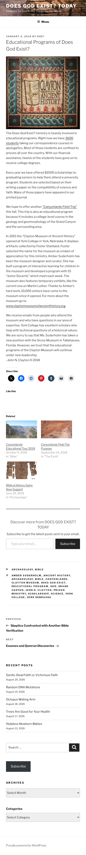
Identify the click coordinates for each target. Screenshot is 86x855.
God (53, 586)
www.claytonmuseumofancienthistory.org (35, 306)
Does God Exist (53, 582)
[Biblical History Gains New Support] (21, 470)
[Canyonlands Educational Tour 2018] (21, 429)
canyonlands (57, 579)
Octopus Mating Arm (20, 699)
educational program (30, 586)
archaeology (22, 579)
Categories (14, 809)
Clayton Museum (25, 582)
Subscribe (67, 544)
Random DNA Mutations (23, 687)
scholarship (38, 593)
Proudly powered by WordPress (26, 845)
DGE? (41, 36)
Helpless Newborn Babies (24, 724)
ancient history (56, 575)
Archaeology (22, 569)
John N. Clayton (39, 590)
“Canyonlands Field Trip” (59, 207)
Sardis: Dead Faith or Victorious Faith (32, 675)
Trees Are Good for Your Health (28, 711)
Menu (45, 21)
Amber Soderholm (27, 575)
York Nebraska (39, 597)
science (57, 593)
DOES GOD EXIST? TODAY (41, 6)
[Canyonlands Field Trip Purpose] (56, 429)
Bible (39, 569)
